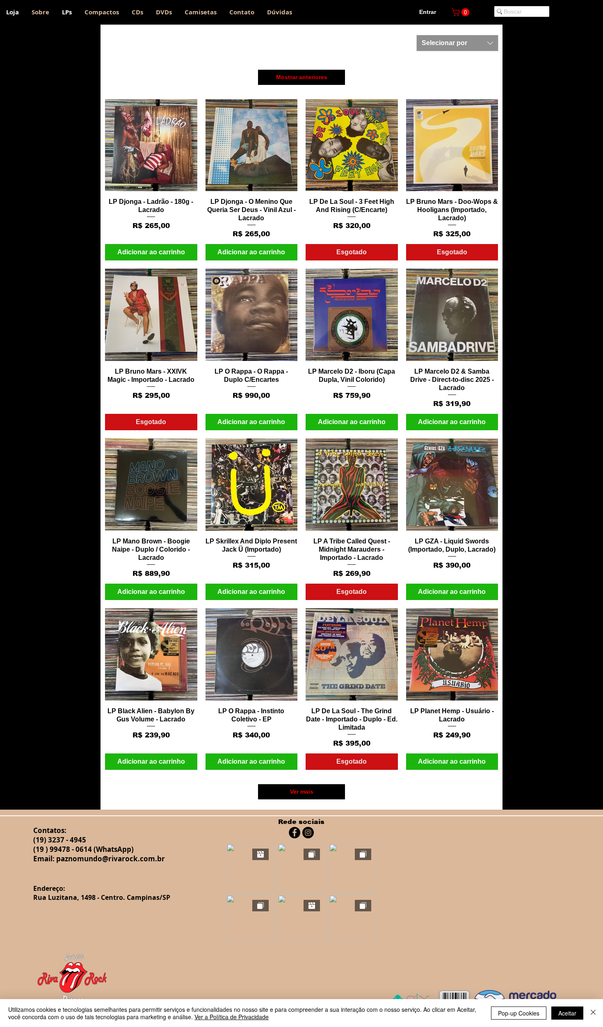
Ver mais (301, 791)
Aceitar (567, 1013)
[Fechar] (593, 1013)
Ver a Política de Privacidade (231, 1017)
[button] (461, 12)
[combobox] (457, 43)
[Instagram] (308, 832)
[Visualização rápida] (151, 145)
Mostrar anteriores (301, 77)
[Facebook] (294, 832)
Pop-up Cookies (518, 1013)
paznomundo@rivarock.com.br (110, 858)
